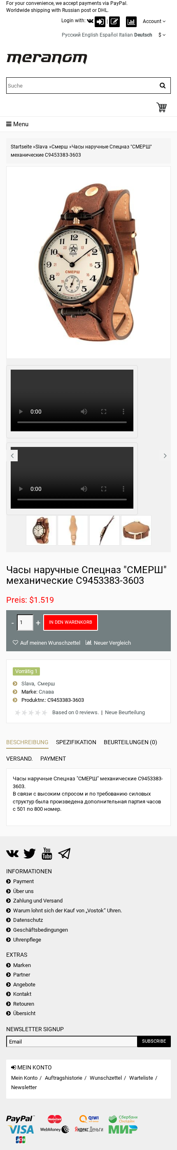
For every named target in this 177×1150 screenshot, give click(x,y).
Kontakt (22, 994)
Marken (22, 965)
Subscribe (154, 1041)
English (90, 35)
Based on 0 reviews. (75, 712)
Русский (71, 35)
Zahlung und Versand (38, 901)
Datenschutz (28, 920)
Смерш (59, 147)
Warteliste (141, 1078)
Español (109, 35)
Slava (41, 147)
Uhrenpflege (27, 940)
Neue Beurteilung (125, 712)
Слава (46, 692)
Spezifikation (76, 742)
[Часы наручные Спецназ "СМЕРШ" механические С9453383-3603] (41, 530)
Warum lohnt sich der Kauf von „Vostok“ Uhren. (67, 910)
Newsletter (24, 1087)
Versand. (19, 758)
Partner (21, 975)
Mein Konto (24, 1078)
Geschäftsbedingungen (40, 930)
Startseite (21, 147)
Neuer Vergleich (112, 643)
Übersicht (24, 1013)
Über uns (23, 891)
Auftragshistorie (63, 1078)
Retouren (23, 1004)
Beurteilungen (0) (130, 742)
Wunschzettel (106, 1078)
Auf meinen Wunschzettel (50, 643)
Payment (53, 758)
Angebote (24, 984)
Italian (126, 35)
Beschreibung (27, 742)
